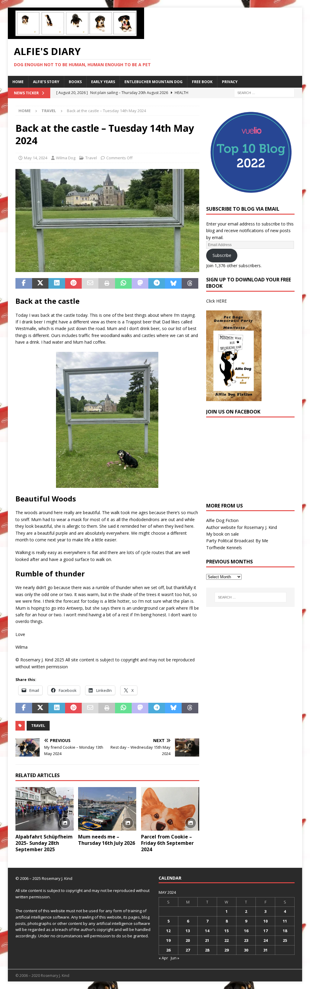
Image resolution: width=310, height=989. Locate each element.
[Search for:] (264, 92)
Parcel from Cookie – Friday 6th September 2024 (167, 843)
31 (265, 950)
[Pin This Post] (73, 283)
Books (75, 81)
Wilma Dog (65, 158)
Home (18, 81)
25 (285, 940)
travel (38, 725)
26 (168, 950)
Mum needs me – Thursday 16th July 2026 (106, 839)
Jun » (175, 958)
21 (207, 940)
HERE (221, 301)
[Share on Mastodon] (140, 283)
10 (265, 921)
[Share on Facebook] (23, 283)
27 (188, 950)
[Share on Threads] (190, 283)
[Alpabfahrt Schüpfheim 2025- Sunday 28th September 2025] (44, 809)
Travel (91, 158)
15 (226, 930)
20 (188, 940)
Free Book (202, 81)
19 (168, 940)
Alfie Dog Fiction (222, 520)
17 (265, 930)
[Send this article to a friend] (90, 283)
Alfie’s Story (46, 81)
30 (246, 950)
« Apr (163, 958)
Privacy (230, 81)
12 (168, 930)
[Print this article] (106, 283)
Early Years (103, 81)
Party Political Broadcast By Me (237, 540)
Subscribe (222, 255)
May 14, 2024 (35, 158)
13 (188, 930)
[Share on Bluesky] (173, 283)
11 (285, 921)
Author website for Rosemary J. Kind (241, 527)
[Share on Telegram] (156, 283)
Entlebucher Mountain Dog (153, 81)
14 (207, 930)
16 (246, 930)
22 (226, 940)
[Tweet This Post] (40, 283)
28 (207, 950)
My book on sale (222, 534)
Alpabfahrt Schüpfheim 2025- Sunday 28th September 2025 (44, 843)
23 (246, 940)
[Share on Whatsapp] (123, 283)
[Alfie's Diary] (76, 35)
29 (226, 950)
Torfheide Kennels (224, 547)
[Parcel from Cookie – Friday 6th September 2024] (170, 809)
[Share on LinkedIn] (56, 283)
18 (285, 930)
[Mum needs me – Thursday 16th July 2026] (107, 809)
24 (265, 940)
